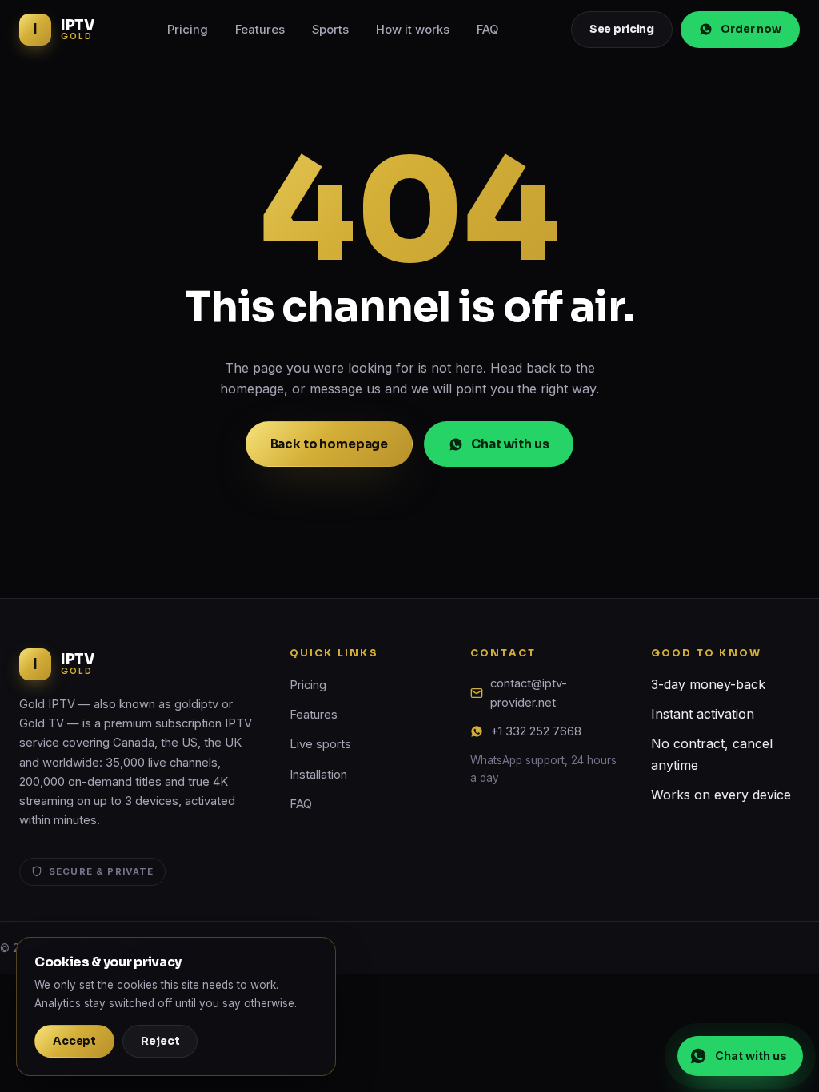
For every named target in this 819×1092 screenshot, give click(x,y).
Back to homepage (329, 444)
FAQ (487, 29)
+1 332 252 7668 (535, 731)
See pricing (622, 29)
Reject (160, 1041)
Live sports (320, 744)
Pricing (187, 29)
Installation (318, 774)
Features (260, 29)
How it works (412, 29)
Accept (74, 1041)
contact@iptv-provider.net (528, 693)
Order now (751, 29)
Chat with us (510, 444)
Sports (330, 29)
